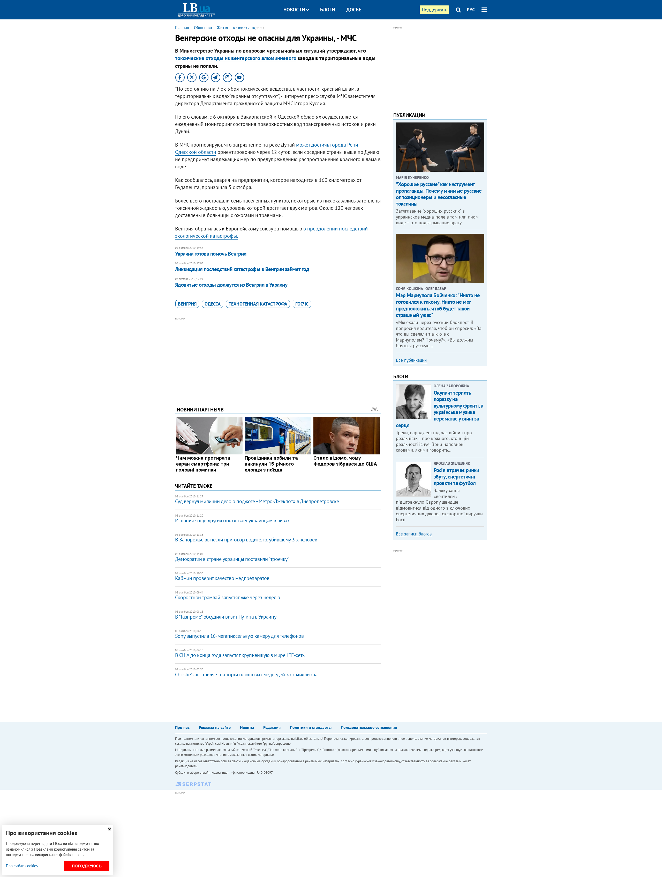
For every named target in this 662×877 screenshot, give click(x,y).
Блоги (327, 9)
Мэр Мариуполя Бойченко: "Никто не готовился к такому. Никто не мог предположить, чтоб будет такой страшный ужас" (438, 305)
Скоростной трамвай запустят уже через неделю (227, 597)
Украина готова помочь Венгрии (210, 253)
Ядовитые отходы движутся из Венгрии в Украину (231, 284)
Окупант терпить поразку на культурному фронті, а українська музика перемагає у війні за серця (439, 409)
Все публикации (411, 360)
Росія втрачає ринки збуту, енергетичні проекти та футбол (456, 477)
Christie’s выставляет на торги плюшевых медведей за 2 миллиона (246, 674)
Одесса (213, 304)
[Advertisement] (278, 358)
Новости (294, 9)
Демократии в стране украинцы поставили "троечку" (232, 559)
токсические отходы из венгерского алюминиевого (235, 58)
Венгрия (187, 304)
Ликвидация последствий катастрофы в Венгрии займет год (242, 269)
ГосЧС (302, 304)
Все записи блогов (414, 534)
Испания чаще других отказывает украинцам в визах (232, 520)
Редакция (272, 727)
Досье (353, 9)
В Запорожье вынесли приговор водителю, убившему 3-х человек (246, 539)
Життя (222, 27)
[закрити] (109, 829)
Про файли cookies (22, 865)
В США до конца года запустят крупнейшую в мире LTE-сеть (240, 655)
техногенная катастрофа (258, 304)
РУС (471, 9)
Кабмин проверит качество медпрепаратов (222, 578)
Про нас (182, 727)
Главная (182, 27)
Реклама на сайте (215, 727)
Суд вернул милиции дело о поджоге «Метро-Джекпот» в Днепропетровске (257, 501)
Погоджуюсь (87, 866)
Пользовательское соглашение (369, 727)
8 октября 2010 (244, 28)
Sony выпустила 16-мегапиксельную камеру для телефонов (239, 636)
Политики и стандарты (311, 727)
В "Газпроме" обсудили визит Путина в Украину (225, 616)
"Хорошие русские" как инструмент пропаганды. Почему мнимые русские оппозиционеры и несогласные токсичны (439, 194)
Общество (203, 27)
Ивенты (247, 727)
